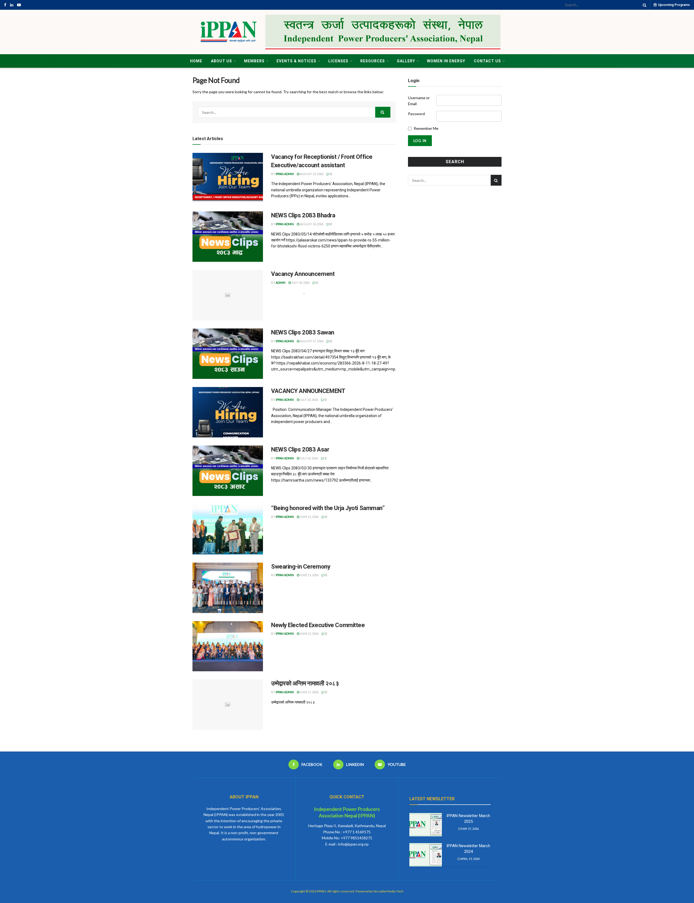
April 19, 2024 (470, 858)
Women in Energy (446, 61)
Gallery (406, 61)
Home (196, 61)
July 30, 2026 (300, 282)
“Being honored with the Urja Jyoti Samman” (328, 508)
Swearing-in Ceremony (300, 566)
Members (254, 61)
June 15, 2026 (309, 516)
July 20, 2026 (308, 399)
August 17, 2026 (311, 341)
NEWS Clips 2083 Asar (300, 449)
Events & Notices (296, 61)
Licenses (338, 61)
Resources (372, 61)
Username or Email (419, 100)
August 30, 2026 (311, 224)
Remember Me (426, 128)
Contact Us (487, 61)
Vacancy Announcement (303, 273)
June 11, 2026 (309, 692)
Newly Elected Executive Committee (318, 625)
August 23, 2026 (311, 174)
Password (416, 113)
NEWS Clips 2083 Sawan (302, 332)
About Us (221, 61)
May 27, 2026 (470, 828)
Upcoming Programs (673, 5)
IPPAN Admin (285, 174)
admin (280, 282)
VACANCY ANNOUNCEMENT (308, 391)
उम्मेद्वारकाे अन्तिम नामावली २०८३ (305, 683)
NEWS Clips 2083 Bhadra (303, 215)
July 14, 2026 (308, 458)
